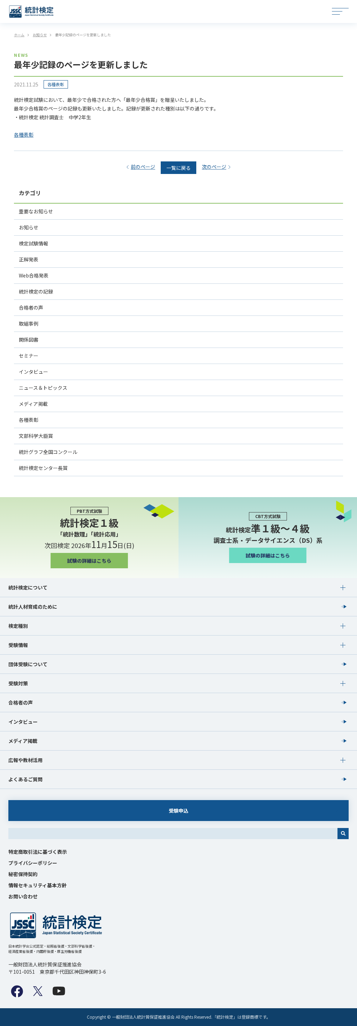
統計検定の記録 (36, 291)
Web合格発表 (33, 275)
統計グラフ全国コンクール (48, 451)
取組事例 (28, 323)
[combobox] (172, 833)
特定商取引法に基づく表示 (37, 851)
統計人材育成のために (32, 606)
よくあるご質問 (25, 779)
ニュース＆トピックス (43, 387)
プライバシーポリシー (32, 862)
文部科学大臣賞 (36, 435)
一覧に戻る (178, 167)
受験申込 (178, 810)
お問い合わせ (23, 896)
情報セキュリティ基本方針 (37, 885)
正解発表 (28, 259)
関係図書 (28, 339)
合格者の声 (31, 307)
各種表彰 (55, 84)
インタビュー (33, 371)
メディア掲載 (33, 403)
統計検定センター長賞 (43, 467)
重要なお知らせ (36, 211)
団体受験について (27, 664)
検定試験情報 (33, 243)
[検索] (343, 833)
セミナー (28, 355)
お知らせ (28, 227)
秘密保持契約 (23, 874)
